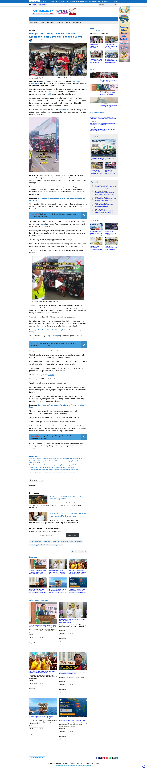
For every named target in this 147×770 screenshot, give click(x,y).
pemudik (63, 110)
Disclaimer (66, 763)
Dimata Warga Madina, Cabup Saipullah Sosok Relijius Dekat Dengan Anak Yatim (96, 46)
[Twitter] (100, 758)
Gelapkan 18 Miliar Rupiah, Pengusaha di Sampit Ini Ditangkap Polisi (105, 187)
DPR (46, 19)
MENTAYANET (42, 4)
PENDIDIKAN (50, 22)
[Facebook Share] (72, 551)
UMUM (68, 22)
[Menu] (30, 4)
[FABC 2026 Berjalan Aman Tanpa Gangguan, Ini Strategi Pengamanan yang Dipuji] (78, 564)
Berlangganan (72, 535)
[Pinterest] (103, 758)
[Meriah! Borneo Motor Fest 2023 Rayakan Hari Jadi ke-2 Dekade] (97, 165)
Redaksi (73, 763)
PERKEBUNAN (77, 22)
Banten (37, 83)
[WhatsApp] (110, 758)
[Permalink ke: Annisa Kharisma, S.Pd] (30, 40)
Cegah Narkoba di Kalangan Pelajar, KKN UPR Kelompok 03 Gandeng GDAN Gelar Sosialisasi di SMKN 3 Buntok (104, 117)
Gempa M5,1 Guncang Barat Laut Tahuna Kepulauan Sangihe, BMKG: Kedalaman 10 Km (53, 472)
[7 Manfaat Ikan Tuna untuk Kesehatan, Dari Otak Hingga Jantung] (96, 226)
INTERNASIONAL (89, 19)
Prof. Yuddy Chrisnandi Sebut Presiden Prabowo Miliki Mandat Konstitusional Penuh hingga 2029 (56, 458)
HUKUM (79, 19)
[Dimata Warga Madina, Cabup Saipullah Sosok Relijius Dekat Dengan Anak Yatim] (96, 39)
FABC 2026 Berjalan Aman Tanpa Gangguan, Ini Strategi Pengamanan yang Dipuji (52, 465)
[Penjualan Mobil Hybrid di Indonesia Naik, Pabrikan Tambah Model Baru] (103, 148)
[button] (116, 4)
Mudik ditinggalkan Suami (37, 545)
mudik (48, 94)
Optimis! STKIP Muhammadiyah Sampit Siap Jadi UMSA (104, 205)
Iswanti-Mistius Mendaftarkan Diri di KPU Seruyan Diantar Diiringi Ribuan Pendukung (111, 60)
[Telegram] (116, 758)
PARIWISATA (59, 22)
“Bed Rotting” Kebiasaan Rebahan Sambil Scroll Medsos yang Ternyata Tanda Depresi (111, 233)
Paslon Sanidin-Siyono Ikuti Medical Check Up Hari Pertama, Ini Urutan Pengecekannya (96, 60)
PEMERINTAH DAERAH (57, 19)
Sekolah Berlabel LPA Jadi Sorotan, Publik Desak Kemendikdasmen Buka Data (51, 467)
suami (43, 224)
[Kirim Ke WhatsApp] (86, 551)
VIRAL (43, 22)
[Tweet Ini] (76, 551)
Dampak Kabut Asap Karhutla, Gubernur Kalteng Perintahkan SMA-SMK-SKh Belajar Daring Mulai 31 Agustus (84, 1)
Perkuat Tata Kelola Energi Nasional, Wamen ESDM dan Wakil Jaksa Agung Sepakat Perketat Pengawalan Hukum (55, 461)
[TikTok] (113, 758)
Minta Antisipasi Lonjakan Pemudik (63, 541)
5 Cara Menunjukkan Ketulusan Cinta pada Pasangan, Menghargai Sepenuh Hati (105, 199)
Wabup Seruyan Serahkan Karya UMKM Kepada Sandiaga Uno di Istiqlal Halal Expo (104, 193)
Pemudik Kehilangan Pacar (54, 545)
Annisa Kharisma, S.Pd (38, 40)
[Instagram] (107, 758)
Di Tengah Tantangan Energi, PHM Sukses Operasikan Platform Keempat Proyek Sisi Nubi (54, 469)
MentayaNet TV (88, 763)
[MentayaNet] (42, 11)
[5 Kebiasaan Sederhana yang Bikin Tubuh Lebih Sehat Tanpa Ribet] (111, 241)
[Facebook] (97, 758)
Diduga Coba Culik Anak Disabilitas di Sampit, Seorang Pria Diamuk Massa (103, 123)
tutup (120, 7)
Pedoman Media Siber (54, 763)
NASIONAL (39, 19)
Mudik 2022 (78, 541)
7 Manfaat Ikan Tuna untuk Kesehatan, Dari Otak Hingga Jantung (96, 233)
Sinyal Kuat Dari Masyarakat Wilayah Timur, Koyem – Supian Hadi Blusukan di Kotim (111, 46)
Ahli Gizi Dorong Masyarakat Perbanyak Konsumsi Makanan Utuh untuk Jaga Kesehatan (96, 247)
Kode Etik (79, 763)
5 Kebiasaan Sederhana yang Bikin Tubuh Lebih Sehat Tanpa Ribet (111, 247)
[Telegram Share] (82, 551)
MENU (34, 4)
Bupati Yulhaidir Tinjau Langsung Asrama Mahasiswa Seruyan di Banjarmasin (104, 211)
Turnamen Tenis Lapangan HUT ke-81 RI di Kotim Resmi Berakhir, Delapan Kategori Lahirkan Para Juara (108, 81)
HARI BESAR (70, 19)
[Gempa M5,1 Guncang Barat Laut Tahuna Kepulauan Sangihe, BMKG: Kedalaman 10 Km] (78, 582)
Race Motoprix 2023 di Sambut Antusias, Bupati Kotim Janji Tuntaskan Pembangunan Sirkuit (110, 172)
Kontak (97, 763)
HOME (32, 19)
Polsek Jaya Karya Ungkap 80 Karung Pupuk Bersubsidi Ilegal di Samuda (103, 130)
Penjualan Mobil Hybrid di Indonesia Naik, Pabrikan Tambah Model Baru (102, 158)
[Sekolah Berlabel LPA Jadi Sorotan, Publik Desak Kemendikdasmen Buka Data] (38, 582)
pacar (37, 383)
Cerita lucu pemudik (35, 541)
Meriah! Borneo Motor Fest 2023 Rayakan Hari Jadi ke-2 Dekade (96, 172)
